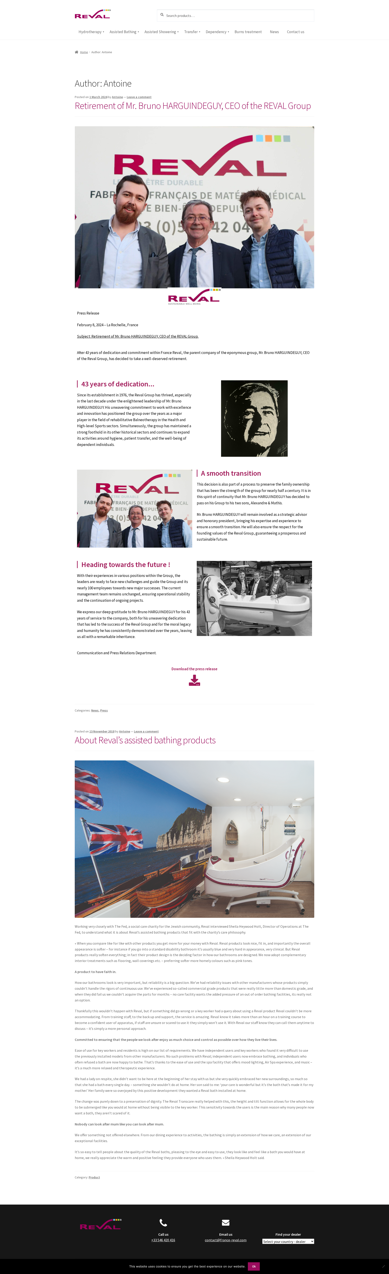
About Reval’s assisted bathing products (145, 740)
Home (84, 52)
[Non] (383, 1266)
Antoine (117, 97)
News (95, 710)
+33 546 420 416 (163, 1240)
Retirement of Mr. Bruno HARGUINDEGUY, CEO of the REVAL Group (193, 105)
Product (94, 1177)
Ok (254, 1266)
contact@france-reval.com (226, 1240)
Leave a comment (139, 97)
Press (104, 710)
